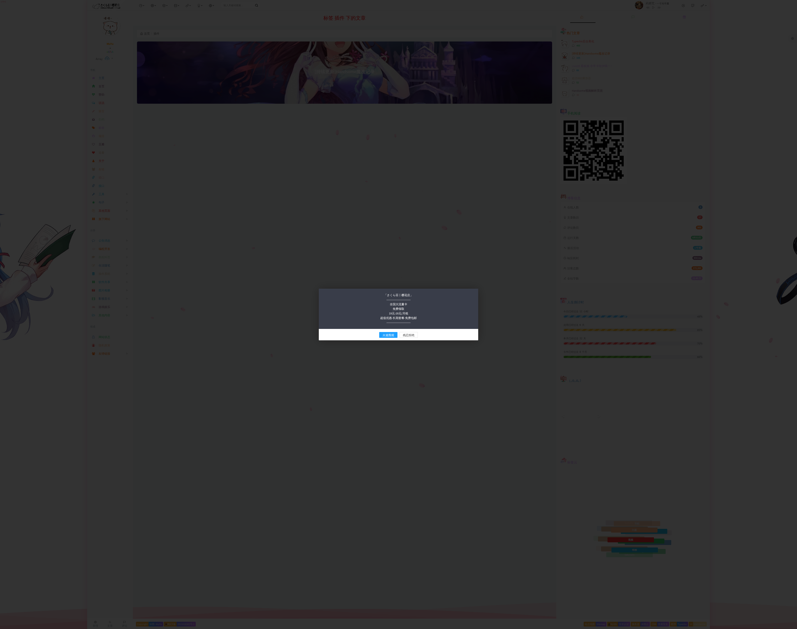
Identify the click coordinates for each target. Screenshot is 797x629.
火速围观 (388, 335)
